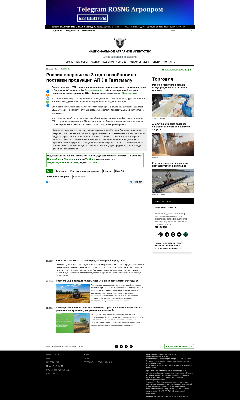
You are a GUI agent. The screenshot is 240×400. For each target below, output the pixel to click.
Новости (162, 118)
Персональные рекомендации (98, 362)
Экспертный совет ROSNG (167, 246)
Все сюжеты (161, 227)
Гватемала (79, 176)
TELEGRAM (108, 62)
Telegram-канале (93, 90)
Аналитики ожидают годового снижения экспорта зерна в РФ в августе (171, 127)
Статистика (169, 243)
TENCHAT (156, 62)
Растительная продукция (84, 171)
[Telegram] (47, 98)
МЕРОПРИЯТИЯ (88, 30)
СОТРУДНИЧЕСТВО (72, 30)
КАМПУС (95, 62)
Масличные (161, 216)
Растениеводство (164, 214)
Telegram (69, 159)
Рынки (158, 243)
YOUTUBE (121, 62)
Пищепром (180, 219)
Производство (53, 354)
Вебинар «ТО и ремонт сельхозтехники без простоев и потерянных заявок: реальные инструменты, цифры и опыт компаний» (99, 309)
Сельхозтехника (163, 224)
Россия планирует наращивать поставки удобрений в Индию (170, 164)
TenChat (89, 159)
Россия (107, 171)
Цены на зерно (176, 216)
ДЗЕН (146, 62)
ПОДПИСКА (57, 30)
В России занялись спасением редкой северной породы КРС (91, 260)
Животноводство (164, 219)
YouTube (92, 162)
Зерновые (179, 214)
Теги (49, 171)
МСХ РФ (119, 171)
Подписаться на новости (168, 248)
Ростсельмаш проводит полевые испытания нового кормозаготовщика (97, 281)
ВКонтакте (72, 162)
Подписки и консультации (59, 370)
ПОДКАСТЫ (135, 62)
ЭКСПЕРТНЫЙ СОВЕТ (77, 62)
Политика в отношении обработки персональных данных (167, 396)
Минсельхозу (129, 93)
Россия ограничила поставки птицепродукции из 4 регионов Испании (170, 87)
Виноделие (160, 221)
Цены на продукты (178, 221)
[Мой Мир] (47, 105)
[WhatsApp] (47, 102)
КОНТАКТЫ (170, 62)
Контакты (50, 374)
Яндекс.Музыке (56, 162)
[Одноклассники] (47, 95)
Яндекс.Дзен (54, 159)
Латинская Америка (58, 176)
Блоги (180, 243)
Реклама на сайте (54, 366)
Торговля (61, 171)
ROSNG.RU (65, 69)
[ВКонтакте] (47, 91)
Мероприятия (52, 362)
